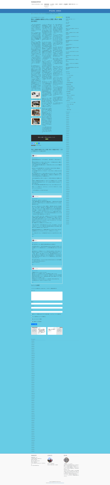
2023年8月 (67, 173)
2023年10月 (67, 169)
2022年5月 (67, 200)
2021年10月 (33, 440)
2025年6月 (67, 137)
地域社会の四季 (69, 109)
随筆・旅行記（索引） (70, 98)
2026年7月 (67, 115)
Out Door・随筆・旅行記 (70, 104)
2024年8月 (67, 151)
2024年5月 (32, 384)
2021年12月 (67, 209)
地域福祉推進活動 (68, 84)
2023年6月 (32, 404)
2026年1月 (67, 124)
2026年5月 (67, 119)
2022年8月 (32, 422)
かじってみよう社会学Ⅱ (70, 75)
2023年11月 (33, 395)
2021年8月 (67, 216)
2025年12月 (67, 126)
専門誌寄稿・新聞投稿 (59, 17)
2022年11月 (67, 189)
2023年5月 (67, 178)
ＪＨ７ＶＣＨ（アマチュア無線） (71, 102)
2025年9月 (32, 359)
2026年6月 (67, 117)
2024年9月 (32, 377)
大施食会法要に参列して (69, 44)
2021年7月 (67, 218)
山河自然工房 (68, 100)
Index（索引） (68, 22)
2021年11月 (67, 211)
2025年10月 (33, 357)
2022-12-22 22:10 (34, 242)
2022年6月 (67, 198)
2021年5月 (32, 449)
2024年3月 (67, 160)
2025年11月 (67, 128)
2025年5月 (32, 366)
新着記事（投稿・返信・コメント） (70, 19)
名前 (32, 301)
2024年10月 (33, 375)
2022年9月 (67, 193)
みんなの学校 (68, 73)
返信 (32, 192)
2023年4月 (67, 180)
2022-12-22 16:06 (34, 270)
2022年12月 (67, 187)
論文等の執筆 (68, 93)
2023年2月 (67, 184)
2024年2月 (67, 162)
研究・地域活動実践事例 (70, 89)
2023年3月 (67, 182)
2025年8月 (67, 133)
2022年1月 (67, 207)
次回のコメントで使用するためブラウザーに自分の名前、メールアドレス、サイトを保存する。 (46, 314)
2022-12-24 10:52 (34, 198)
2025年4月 (32, 368)
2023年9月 (67, 171)
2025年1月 (67, 144)
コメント (33, 290)
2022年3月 (32, 431)
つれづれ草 (68, 107)
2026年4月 (32, 348)
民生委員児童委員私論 (70, 82)
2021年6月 (67, 220)
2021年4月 (32, 451)
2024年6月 (67, 155)
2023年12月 (67, 166)
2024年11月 (67, 146)
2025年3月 (67, 142)
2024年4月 (32, 386)
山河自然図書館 (68, 25)
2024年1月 (67, 164)
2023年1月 (32, 413)
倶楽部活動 (68, 80)
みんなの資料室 (69, 77)
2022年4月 (67, 202)
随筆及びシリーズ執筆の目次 (71, 95)
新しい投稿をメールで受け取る (37, 321)
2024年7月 (67, 153)
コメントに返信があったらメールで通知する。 (39, 316)
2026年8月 (67, 113)
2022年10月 (67, 191)
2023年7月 (67, 175)
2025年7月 (67, 135)
